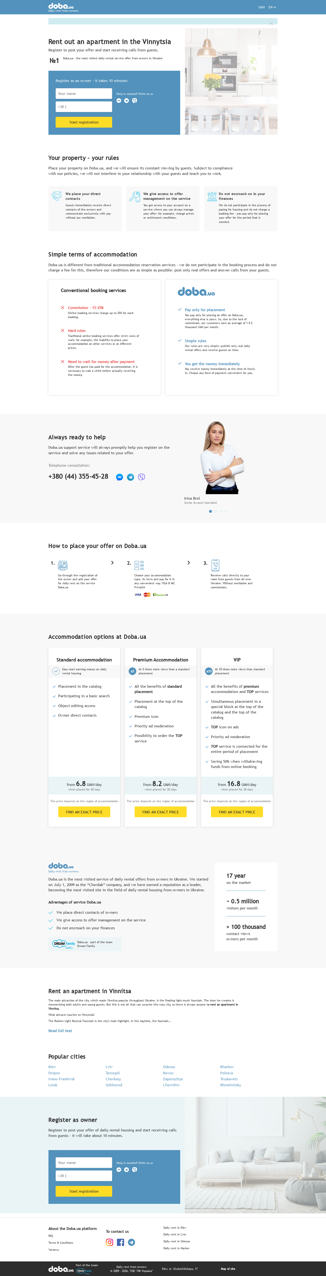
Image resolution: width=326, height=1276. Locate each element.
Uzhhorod (114, 1084)
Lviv (109, 1066)
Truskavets (229, 1078)
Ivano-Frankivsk (61, 1078)
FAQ (50, 1236)
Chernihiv (171, 1084)
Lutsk (52, 1084)
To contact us (117, 1231)
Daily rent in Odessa (176, 1241)
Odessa (169, 1066)
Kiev (52, 1066)
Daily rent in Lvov (174, 1235)
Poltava (226, 1073)
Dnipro (54, 1073)
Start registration (84, 122)
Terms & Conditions (60, 1243)
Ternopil (113, 1073)
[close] (271, 23)
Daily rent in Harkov (176, 1248)
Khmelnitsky (230, 1084)
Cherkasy (113, 1078)
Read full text (60, 1030)
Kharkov (227, 1066)
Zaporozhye (173, 1078)
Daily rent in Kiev (174, 1228)
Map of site (228, 1269)
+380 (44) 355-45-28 (78, 476)
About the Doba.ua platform (72, 1228)
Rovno (168, 1073)
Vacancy (53, 1250)
